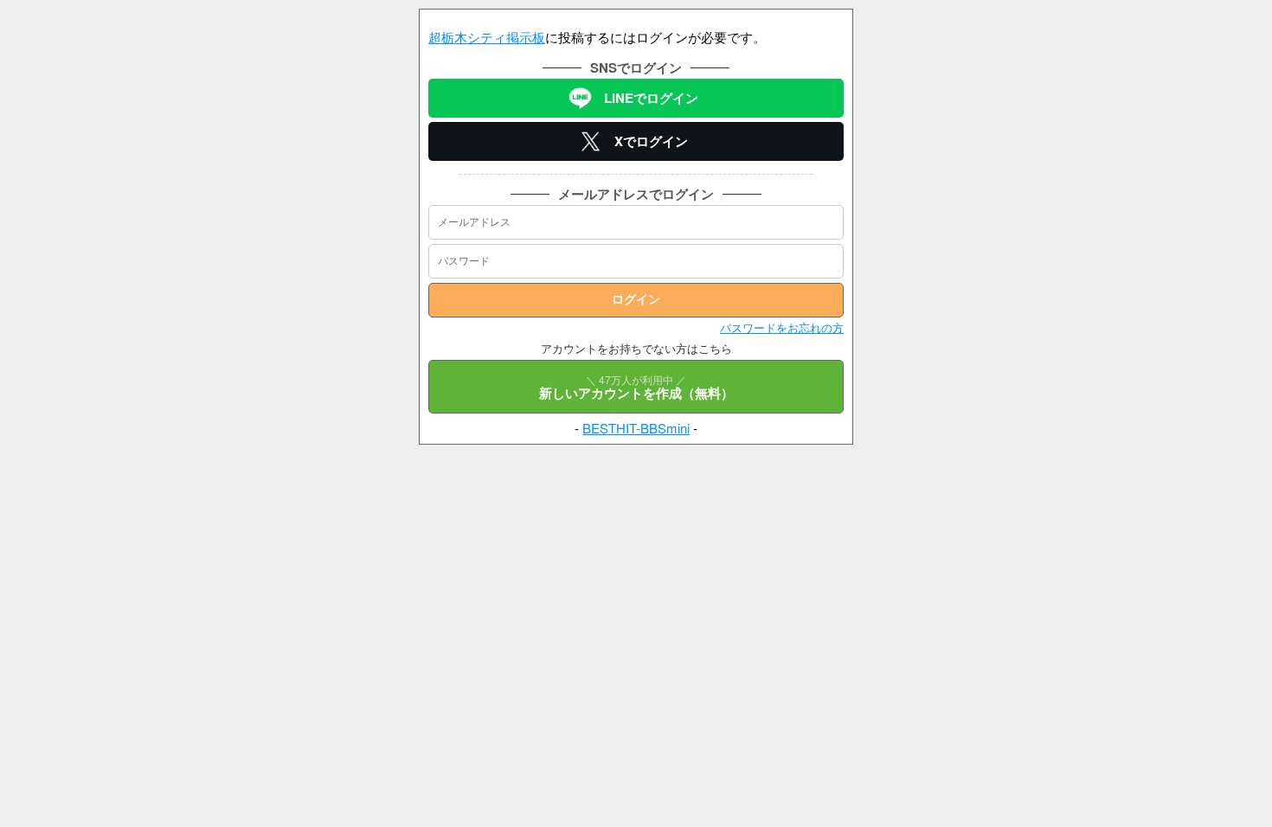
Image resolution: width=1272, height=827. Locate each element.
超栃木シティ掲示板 (486, 37)
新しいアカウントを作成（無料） (636, 387)
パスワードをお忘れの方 (782, 327)
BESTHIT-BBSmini (636, 428)
